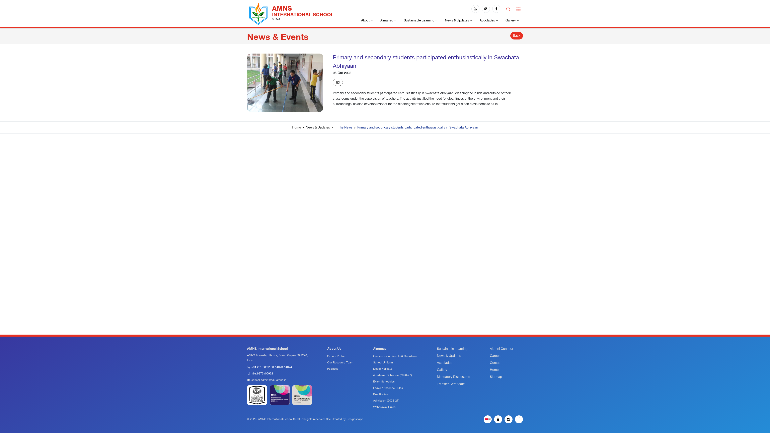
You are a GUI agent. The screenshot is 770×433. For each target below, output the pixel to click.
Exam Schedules (384, 381)
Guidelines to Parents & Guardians (395, 356)
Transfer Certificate (451, 384)
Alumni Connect (501, 348)
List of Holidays (382, 368)
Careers (495, 355)
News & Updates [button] (457, 20)
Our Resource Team (340, 362)
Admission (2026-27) (386, 400)
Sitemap (496, 376)
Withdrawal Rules (384, 407)
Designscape (354, 419)
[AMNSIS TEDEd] (488, 419)
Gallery (442, 369)
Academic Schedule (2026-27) (392, 375)
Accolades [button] (488, 20)
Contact (496, 362)
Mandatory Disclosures (453, 376)
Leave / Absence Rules (388, 388)
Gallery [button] (511, 20)
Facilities (332, 368)
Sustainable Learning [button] (419, 20)
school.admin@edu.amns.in (268, 380)
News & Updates (449, 355)
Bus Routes (380, 394)
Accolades (444, 362)
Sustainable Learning (452, 348)
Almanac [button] (387, 20)
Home (296, 127)
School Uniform (383, 362)
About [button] (365, 20)
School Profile (336, 356)
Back (516, 35)
